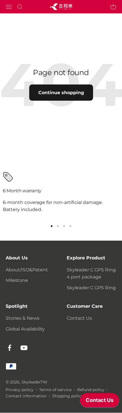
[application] (99, 401)
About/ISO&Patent (27, 269)
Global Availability (25, 329)
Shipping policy (67, 395)
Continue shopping (61, 92)
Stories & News (22, 318)
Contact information (26, 395)
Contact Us (79, 318)
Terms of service (55, 389)
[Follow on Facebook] (9, 348)
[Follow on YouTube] (24, 348)
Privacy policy (19, 389)
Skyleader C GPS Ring (91, 287)
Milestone (17, 280)
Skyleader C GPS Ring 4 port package (91, 273)
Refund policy (90, 389)
